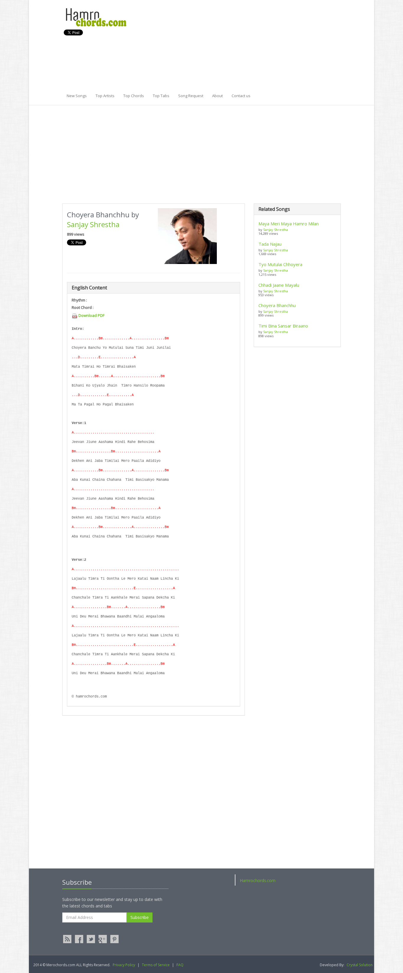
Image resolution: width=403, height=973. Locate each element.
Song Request (190, 95)
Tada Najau (269, 244)
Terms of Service (156, 964)
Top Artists (105, 95)
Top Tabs (161, 95)
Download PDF (91, 315)
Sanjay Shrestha (93, 224)
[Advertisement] (255, 48)
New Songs (77, 95)
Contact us (241, 95)
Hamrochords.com (258, 880)
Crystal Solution (360, 964)
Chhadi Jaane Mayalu (278, 285)
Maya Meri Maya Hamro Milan (288, 223)
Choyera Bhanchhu (277, 305)
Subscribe (139, 917)
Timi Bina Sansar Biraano (283, 326)
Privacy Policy (124, 964)
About (217, 95)
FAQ (180, 964)
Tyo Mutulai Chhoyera (280, 264)
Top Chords (133, 95)
